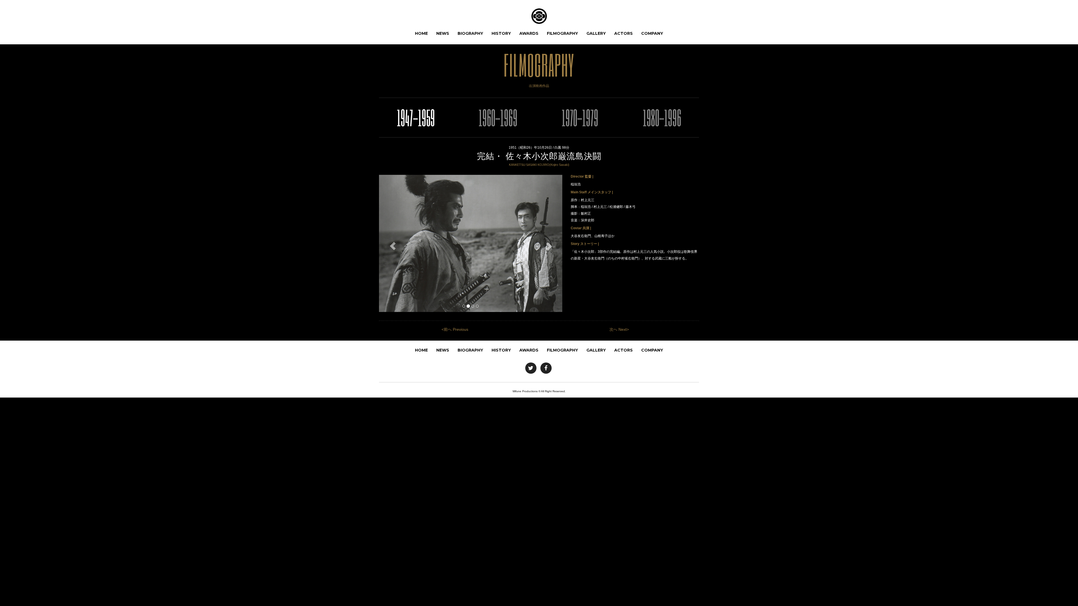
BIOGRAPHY (470, 33)
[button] (392, 246)
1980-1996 (662, 117)
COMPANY (652, 33)
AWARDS (528, 33)
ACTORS (623, 33)
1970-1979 (580, 117)
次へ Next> (619, 329)
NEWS (442, 33)
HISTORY (501, 33)
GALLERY (596, 33)
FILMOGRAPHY (562, 33)
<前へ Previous (455, 329)
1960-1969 (498, 117)
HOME (421, 33)
